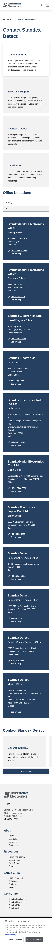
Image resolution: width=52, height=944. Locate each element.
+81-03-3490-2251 (19, 576)
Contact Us (26, 771)
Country (7, 202)
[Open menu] (47, 5)
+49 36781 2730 (18, 297)
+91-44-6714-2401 (19, 442)
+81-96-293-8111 (18, 534)
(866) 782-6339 (17, 381)
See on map (16, 254)
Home (8, 19)
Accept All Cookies (34, 939)
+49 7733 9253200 (19, 251)
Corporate (11, 893)
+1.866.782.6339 (11, 819)
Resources (11, 851)
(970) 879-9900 (17, 660)
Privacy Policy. (10, 935)
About (8, 830)
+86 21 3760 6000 (18, 488)
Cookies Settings (15, 939)
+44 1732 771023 (18, 339)
